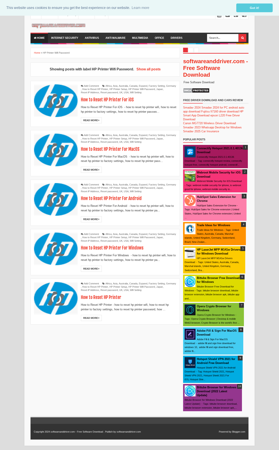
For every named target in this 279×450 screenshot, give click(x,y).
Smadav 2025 (192, 131)
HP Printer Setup (118, 89)
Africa (108, 86)
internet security (64, 37)
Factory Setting (157, 86)
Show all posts (148, 69)
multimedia (140, 37)
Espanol (143, 86)
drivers (176, 37)
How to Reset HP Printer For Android (111, 198)
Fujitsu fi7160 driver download (220, 111)
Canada (133, 86)
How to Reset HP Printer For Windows (112, 248)
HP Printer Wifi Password (141, 89)
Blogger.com (238, 431)
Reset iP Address (90, 92)
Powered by (225, 431)
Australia (123, 86)
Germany (171, 86)
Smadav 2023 (192, 127)
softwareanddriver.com (129, 431)
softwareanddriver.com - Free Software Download (215, 68)
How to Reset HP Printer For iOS (107, 99)
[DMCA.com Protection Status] (196, 92)
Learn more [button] (140, 8)
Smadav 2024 (192, 107)
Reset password (109, 92)
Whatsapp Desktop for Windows (221, 127)
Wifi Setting (135, 92)
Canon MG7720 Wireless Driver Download (209, 123)
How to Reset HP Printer (95, 89)
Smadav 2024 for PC (214, 107)
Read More (91, 120)
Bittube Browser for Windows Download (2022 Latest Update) (216, 391)
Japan (159, 89)
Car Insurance (210, 131)
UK (120, 92)
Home (40, 37)
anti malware (115, 37)
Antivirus (92, 37)
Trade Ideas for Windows (213, 225)
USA (126, 92)
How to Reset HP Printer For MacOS (110, 149)
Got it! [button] (254, 8)
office (159, 37)
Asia (115, 86)
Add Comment (91, 86)
